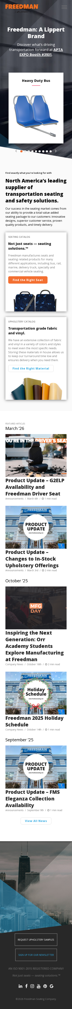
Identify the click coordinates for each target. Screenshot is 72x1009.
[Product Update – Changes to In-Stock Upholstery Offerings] (36, 527)
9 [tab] (50, 151)
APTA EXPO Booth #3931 (41, 52)
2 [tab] (25, 151)
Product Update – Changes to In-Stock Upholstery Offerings (32, 559)
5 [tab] (36, 151)
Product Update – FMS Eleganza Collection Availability (32, 798)
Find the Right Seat (28, 280)
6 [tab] (39, 151)
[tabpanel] (36, 108)
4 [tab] (32, 151)
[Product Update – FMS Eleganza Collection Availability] (36, 767)
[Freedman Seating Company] (22, 8)
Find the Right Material (31, 368)
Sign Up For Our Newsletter (36, 955)
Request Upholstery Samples (36, 939)
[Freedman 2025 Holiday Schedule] (36, 693)
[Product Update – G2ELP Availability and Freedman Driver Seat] (36, 455)
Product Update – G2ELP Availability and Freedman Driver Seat (34, 487)
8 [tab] (47, 151)
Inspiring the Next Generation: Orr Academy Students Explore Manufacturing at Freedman (34, 646)
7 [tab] (43, 151)
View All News (36, 821)
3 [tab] (29, 151)
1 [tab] (21, 151)
